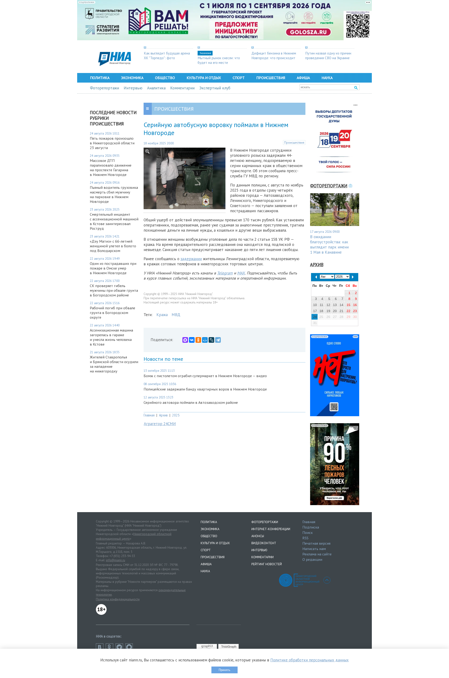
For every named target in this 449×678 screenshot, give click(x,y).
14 (341, 305)
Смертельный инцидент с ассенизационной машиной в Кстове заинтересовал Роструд (114, 221)
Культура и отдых (204, 77)
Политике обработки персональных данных (309, 660)
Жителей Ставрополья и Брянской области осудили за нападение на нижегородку (114, 364)
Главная (149, 415)
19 (328, 311)
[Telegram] (218, 340)
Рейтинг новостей (266, 564)
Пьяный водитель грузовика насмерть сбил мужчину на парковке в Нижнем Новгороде (114, 194)
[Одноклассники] (198, 340)
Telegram (225, 273)
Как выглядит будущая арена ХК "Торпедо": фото (167, 55)
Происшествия (270, 77)
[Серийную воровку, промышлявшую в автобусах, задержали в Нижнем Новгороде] (184, 207)
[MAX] (185, 340)
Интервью (133, 88)
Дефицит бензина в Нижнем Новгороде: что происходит (273, 55)
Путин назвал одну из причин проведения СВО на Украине (328, 55)
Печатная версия (316, 543)
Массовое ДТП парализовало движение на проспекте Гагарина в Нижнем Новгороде (110, 167)
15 (348, 305)
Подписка (310, 527)
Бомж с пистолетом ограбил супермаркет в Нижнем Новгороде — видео (205, 375)
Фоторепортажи (104, 88)
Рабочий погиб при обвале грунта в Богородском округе (112, 313)
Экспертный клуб (214, 88)
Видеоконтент (263, 543)
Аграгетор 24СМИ (160, 423)
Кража (162, 314)
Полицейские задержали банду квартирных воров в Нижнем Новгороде (205, 389)
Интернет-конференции (270, 529)
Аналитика (156, 88)
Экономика (132, 77)
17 (315, 311)
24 (315, 317)
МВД (176, 314)
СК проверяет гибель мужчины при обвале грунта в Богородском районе (114, 290)
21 (341, 311)
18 (321, 311)
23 (355, 311)
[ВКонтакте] (192, 340)
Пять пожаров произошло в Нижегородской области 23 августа (112, 143)
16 (355, 305)
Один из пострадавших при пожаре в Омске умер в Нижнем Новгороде (113, 268)
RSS (305, 538)
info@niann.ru (115, 560)
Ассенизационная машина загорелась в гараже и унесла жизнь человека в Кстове (111, 337)
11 (321, 305)
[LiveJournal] (211, 340)
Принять (224, 670)
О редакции (312, 559)
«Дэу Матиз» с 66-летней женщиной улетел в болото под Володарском (113, 246)
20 (335, 311)
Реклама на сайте (317, 554)
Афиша (303, 77)
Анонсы (257, 536)
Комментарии (182, 88)
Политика (99, 77)
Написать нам (314, 548)
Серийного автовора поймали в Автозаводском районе (191, 402)
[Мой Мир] (205, 340)
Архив (163, 415)
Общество (165, 77)
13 (335, 305)
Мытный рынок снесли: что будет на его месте (219, 60)
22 (348, 311)
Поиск (307, 532)
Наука (327, 77)
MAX (241, 273)
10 (315, 305)
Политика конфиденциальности (118, 599)
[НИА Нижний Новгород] (114, 64)
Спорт (239, 77)
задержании (191, 258)
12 (328, 305)
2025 (176, 415)
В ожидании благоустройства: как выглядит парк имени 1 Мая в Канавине (329, 244)
